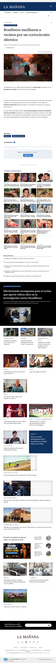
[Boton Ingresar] (51, 6)
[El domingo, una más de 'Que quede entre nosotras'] (15, 360)
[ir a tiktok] (33, 642)
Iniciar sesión (28, 155)
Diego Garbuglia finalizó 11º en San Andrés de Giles (38, 538)
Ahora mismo (8, 12)
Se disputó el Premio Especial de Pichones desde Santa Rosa (38, 581)
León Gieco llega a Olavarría (37, 372)
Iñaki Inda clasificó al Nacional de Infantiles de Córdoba (13, 449)
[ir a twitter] (22, 642)
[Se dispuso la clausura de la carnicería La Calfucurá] (10, 332)
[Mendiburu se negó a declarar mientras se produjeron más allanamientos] (45, 332)
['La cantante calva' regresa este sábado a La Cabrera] (15, 385)
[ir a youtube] (26, 642)
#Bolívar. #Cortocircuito (18, 136)
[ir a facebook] (18, 642)
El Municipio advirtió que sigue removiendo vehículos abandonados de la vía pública (14, 581)
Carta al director (24, 647)
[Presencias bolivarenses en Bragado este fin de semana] (20, 463)
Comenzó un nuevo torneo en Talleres (15, 607)
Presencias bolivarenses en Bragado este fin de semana (20, 475)
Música (22, 12)
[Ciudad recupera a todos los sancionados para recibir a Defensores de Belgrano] (41, 410)
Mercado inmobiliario (31, 12)
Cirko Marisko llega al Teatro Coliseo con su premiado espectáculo (15, 422)
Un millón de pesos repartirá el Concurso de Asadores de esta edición (38, 546)
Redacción (16, 647)
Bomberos (15, 12)
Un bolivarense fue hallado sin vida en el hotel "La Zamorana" (20, 258)
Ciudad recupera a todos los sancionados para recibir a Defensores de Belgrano (37, 423)
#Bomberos (7, 136)
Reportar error (33, 647)
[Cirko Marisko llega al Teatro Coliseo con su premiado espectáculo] (15, 410)
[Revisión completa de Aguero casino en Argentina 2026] (17, 551)
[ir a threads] (37, 642)
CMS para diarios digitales (47, 659)
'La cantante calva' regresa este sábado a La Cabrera (13, 397)
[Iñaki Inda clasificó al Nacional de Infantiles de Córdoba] (15, 437)
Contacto (40, 647)
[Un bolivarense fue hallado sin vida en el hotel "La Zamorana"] (28, 332)
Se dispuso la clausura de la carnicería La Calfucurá (10, 342)
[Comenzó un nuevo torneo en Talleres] (15, 595)
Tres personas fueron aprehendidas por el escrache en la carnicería (22, 262)
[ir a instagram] (29, 642)
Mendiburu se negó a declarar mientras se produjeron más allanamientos (23, 276)
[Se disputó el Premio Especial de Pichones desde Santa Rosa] (41, 569)
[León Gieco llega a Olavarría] (41, 360)
